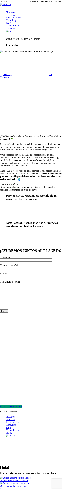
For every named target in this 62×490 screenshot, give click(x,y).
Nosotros (10, 416)
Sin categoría (6, 54)
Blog (8, 427)
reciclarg (7, 74)
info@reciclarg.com (9, 370)
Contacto (10, 433)
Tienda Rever (12, 430)
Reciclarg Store (13, 422)
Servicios (10, 419)
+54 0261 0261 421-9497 (12, 367)
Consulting (11, 425)
